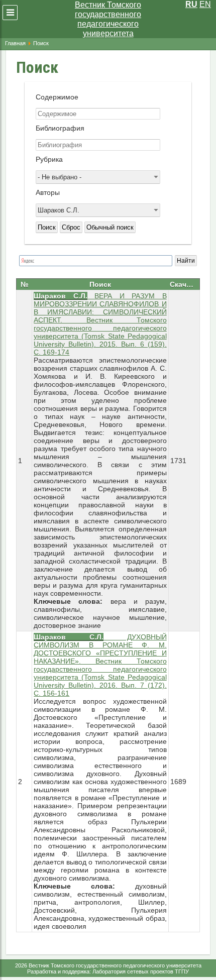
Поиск (47, 227)
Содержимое (57, 97)
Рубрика (49, 159)
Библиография (60, 128)
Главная (15, 43)
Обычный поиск (110, 227)
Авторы (48, 192)
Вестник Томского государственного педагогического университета (108, 19)
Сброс (71, 227)
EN (205, 4)
